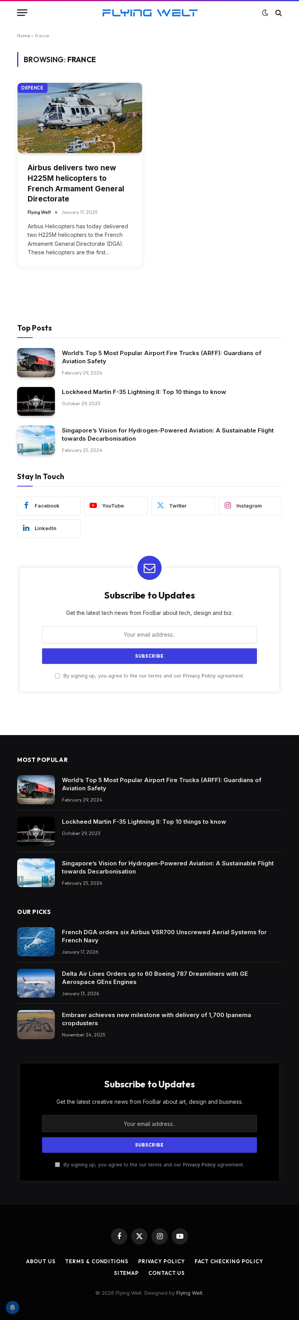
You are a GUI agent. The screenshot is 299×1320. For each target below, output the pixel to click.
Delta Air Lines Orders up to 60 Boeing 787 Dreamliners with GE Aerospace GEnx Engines (155, 978)
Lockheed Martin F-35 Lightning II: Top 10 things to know (144, 392)
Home (23, 36)
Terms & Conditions (96, 1261)
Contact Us (166, 1273)
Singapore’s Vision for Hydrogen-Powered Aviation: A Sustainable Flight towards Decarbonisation (168, 434)
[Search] (278, 12)
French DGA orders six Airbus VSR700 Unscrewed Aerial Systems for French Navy (164, 936)
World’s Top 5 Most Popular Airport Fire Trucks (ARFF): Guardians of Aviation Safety (161, 357)
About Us (40, 1261)
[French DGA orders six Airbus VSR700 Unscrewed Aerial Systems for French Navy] (36, 941)
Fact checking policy (229, 1261)
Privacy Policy (199, 676)
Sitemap (126, 1273)
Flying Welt (39, 212)
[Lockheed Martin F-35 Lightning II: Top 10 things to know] (36, 401)
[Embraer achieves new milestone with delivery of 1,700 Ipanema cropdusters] (36, 1024)
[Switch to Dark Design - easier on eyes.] (265, 12)
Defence (32, 88)
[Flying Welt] (150, 12)
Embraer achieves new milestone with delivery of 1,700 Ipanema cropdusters (156, 1019)
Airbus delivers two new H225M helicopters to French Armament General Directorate (76, 183)
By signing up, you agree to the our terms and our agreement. (153, 676)
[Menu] (22, 12)
